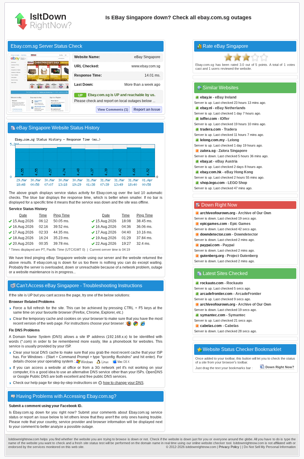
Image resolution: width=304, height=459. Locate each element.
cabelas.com (211, 326)
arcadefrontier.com (216, 294)
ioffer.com (208, 119)
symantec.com (212, 315)
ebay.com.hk (210, 172)
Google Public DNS (33, 376)
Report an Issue (147, 109)
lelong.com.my (212, 140)
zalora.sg (208, 151)
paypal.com (210, 245)
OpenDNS (154, 372)
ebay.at (206, 161)
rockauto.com (212, 283)
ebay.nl (206, 108)
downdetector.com (215, 234)
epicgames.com (213, 224)
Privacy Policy (229, 447)
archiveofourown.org (217, 213)
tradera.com (210, 129)
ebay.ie (206, 97)
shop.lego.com (212, 183)
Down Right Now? (279, 367)
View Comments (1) (113, 109)
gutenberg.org (212, 256)
